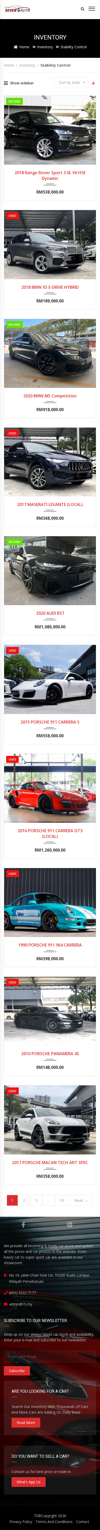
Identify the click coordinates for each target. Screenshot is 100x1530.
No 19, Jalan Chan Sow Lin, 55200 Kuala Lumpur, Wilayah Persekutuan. (49, 1278)
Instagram (69, 1224)
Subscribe (17, 1370)
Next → (81, 1200)
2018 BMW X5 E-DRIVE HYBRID (50, 287)
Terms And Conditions (54, 1521)
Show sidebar (22, 83)
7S (36, 1515)
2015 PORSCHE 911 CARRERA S (50, 722)
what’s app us (29, 1481)
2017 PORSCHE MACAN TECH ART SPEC (50, 1162)
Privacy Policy (20, 1521)
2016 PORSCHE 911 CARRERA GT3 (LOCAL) (50, 833)
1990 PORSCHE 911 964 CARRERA (50, 945)
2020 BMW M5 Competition (50, 396)
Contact (82, 1521)
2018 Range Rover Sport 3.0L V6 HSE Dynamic (50, 175)
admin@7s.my (20, 1304)
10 (61, 1200)
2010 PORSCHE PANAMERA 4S (50, 1053)
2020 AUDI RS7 (50, 613)
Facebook (23, 1224)
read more (26, 1422)
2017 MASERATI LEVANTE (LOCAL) (50, 504)
